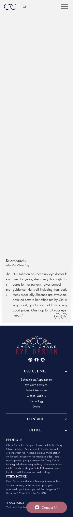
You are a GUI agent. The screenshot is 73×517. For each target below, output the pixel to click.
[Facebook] (36, 360)
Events (36, 406)
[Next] (64, 316)
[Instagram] (30, 360)
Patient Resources (36, 390)
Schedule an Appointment (36, 379)
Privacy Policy (15, 502)
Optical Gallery (36, 396)
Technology (36, 401)
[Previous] (57, 316)
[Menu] (64, 6)
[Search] (24, 6)
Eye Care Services (36, 385)
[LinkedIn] (43, 360)
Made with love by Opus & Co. (23, 507)
